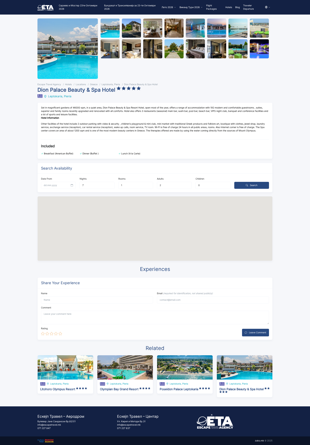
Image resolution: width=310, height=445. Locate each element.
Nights (83, 178)
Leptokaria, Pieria (111, 84)
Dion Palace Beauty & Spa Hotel (141, 84)
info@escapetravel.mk (49, 425)
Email (185, 293)
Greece (94, 84)
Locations (81, 84)
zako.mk (259, 440)
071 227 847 (44, 428)
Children (200, 178)
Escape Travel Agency (49, 84)
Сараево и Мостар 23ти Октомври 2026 (78, 7)
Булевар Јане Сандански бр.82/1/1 (56, 421)
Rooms (121, 178)
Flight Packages (211, 7)
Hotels (228, 7)
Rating (44, 328)
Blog (237, 7)
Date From (46, 178)
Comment (46, 307)
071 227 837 (123, 428)
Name (44, 293)
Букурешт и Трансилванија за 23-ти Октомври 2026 (129, 7)
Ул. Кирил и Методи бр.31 (131, 421)
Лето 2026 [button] (167, 7)
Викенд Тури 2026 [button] (190, 7)
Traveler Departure (248, 7)
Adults (160, 178)
